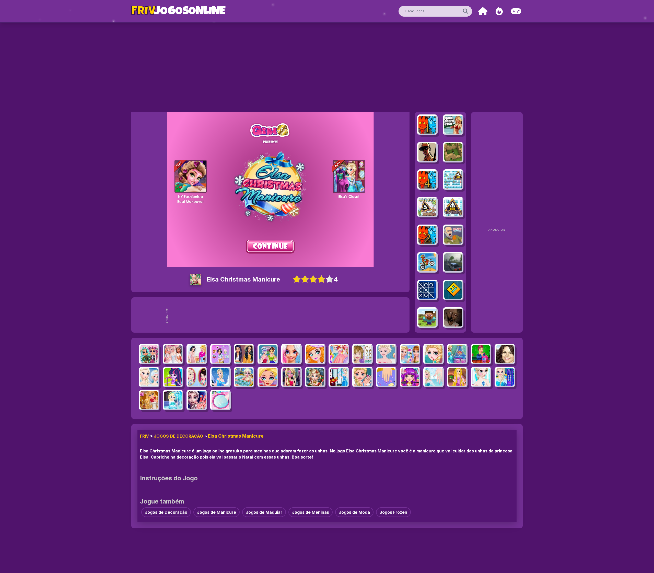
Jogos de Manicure (216, 512)
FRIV (144, 436)
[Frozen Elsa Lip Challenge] (386, 354)
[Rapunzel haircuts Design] (457, 377)
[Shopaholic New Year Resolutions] (291, 377)
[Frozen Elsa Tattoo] (481, 377)
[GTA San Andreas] (427, 152)
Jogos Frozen (393, 512)
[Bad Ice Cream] (453, 180)
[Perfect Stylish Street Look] (149, 354)
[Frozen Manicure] (433, 377)
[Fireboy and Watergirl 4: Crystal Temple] (427, 180)
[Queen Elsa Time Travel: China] (197, 377)
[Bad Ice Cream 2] (453, 207)
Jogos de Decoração (178, 436)
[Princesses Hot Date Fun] (197, 354)
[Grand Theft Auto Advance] (453, 125)
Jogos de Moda (354, 512)
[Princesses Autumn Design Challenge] (244, 354)
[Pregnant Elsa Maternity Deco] (457, 354)
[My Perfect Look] (362, 354)
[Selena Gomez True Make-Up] (505, 354)
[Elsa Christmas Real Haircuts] (315, 377)
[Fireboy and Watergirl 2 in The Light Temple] (427, 235)
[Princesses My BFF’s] (220, 354)
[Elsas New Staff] (173, 400)
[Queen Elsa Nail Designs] (220, 400)
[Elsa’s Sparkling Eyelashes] (505, 377)
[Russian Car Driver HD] (453, 262)
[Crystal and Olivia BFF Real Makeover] (268, 354)
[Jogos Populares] (499, 11)
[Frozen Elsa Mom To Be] (433, 354)
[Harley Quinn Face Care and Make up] (291, 354)
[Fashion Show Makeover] (315, 354)
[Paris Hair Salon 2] (410, 377)
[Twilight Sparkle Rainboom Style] (173, 377)
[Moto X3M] (427, 262)
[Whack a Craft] (427, 317)
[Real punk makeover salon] (268, 377)
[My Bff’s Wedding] (173, 354)
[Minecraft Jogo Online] (453, 152)
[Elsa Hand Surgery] (197, 400)
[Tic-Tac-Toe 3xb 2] (427, 290)
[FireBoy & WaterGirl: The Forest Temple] (427, 125)
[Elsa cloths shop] (339, 354)
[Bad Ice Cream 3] (427, 207)
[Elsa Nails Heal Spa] (362, 377)
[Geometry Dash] (453, 290)
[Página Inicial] (482, 11)
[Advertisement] (289, 314)
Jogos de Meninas (310, 512)
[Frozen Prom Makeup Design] (410, 354)
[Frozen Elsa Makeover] (149, 377)
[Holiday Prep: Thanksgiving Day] (149, 400)
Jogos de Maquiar (264, 512)
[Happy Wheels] (453, 235)
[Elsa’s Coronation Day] (339, 377)
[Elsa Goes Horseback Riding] (220, 377)
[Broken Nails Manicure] (386, 377)
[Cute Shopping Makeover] (481, 354)
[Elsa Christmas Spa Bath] (244, 377)
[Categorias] (516, 11)
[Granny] (453, 317)
